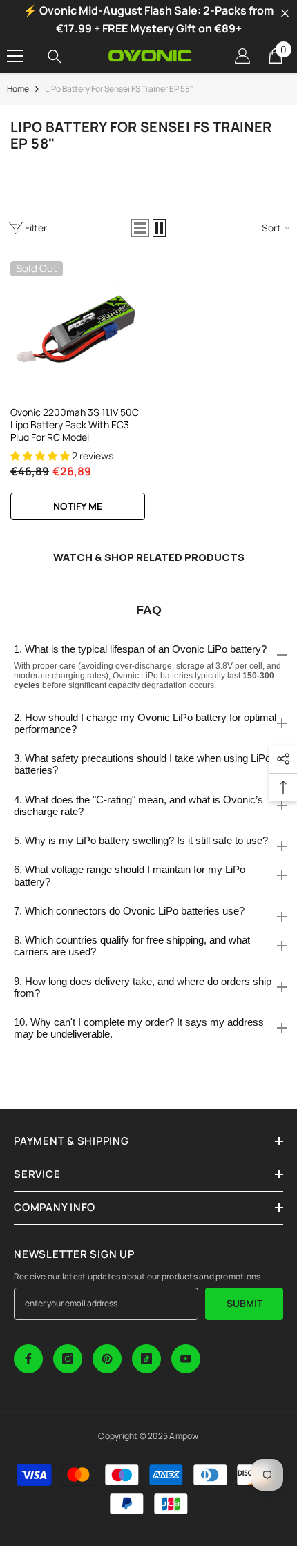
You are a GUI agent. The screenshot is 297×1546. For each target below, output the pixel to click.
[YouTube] (185, 1358)
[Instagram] (67, 1358)
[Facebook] (28, 1358)
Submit (244, 1303)
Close (285, 13)
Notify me (77, 506)
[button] (140, 228)
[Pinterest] (107, 1358)
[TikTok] (146, 1358)
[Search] (54, 56)
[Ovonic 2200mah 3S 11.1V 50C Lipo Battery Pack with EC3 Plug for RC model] (77, 328)
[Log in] (242, 56)
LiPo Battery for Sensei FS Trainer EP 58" (119, 89)
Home (18, 89)
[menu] (15, 56)
